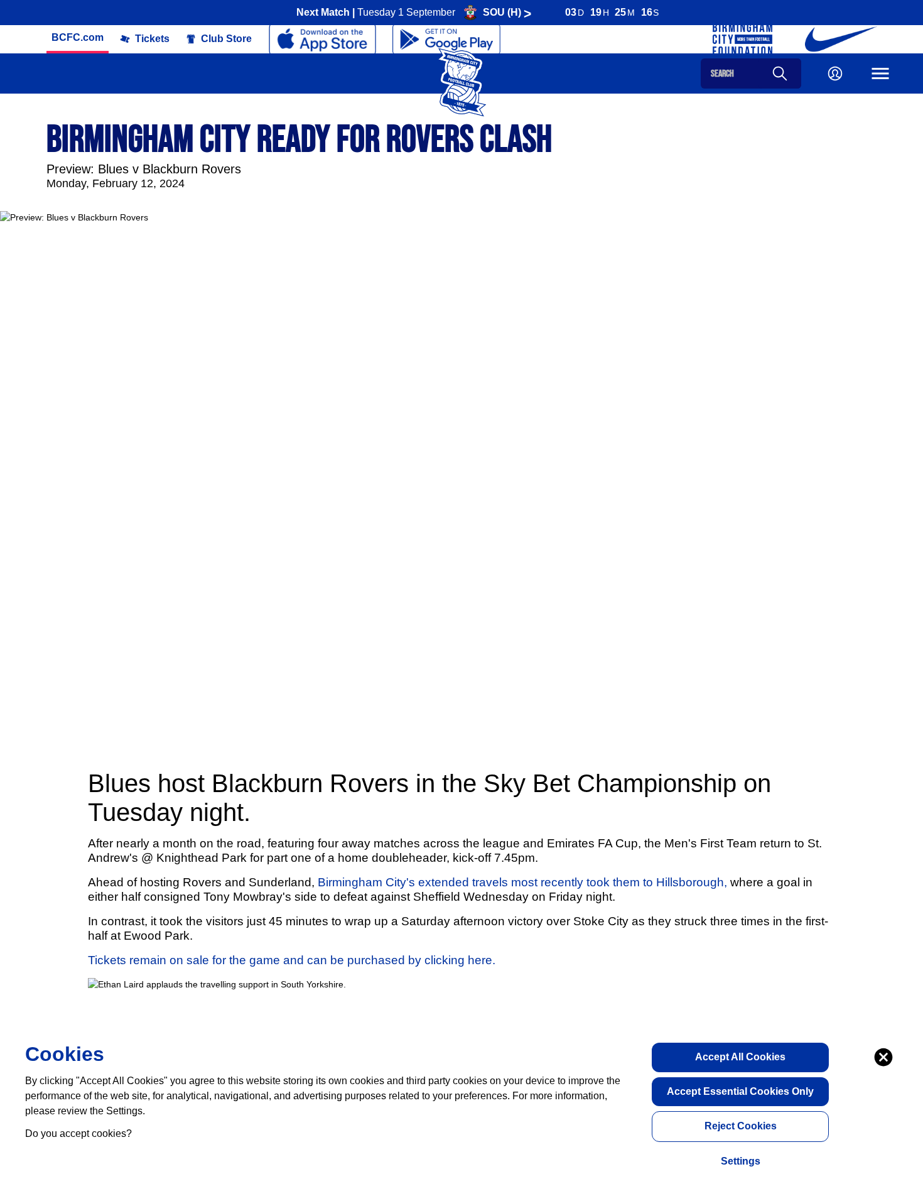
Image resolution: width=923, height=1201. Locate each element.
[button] (77, 38)
